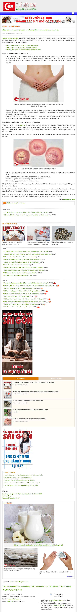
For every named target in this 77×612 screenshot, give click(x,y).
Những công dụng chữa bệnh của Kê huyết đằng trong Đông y (22, 259)
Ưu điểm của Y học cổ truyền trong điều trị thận (18, 275)
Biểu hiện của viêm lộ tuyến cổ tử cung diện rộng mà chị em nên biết (30, 30)
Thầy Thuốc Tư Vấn (37, 586)
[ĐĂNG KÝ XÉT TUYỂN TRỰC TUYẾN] (17, 448)
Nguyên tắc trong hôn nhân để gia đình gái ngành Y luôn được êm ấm (24, 475)
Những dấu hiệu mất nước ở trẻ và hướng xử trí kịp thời (21, 273)
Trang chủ (6, 586)
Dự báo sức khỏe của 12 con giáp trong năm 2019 (18, 477)
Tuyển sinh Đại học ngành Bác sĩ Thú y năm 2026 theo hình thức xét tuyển (26, 212)
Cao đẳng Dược (7, 496)
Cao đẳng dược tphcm (9, 494)
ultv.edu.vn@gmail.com (13, 599)
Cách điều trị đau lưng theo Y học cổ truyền (17, 265)
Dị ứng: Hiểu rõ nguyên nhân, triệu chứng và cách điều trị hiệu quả (23, 267)
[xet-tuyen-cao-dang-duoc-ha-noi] (38, 19)
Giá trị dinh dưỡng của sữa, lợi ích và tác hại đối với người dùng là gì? (38, 545)
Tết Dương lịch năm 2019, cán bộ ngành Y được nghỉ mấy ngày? (22, 483)
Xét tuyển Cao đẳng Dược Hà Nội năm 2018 (29, 494)
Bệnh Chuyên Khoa (11, 26)
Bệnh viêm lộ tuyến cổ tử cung (16, 203)
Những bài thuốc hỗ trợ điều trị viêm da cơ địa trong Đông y (21, 262)
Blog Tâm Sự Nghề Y (9, 590)
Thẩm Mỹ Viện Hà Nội (23, 586)
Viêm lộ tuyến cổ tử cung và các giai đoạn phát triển (21, 47)
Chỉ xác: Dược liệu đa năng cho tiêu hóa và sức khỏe (62, 243)
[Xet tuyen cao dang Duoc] (17, 342)
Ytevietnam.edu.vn (69, 199)
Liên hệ (19, 590)
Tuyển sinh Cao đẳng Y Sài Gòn (18, 582)
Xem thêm (69, 576)
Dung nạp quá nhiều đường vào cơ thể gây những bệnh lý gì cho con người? (19, 569)
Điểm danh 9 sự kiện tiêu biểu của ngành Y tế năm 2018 (20, 480)
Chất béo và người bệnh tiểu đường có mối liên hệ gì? (55, 572)
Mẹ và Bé (13, 586)
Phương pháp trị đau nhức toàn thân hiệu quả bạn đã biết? (23, 49)
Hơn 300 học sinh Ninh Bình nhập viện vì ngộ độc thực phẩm (21, 485)
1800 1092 (10, 601)
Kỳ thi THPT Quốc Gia (51, 586)
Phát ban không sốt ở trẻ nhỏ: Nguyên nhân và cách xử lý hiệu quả (24, 270)
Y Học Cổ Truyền (64, 586)
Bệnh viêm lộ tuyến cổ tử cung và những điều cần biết (22, 45)
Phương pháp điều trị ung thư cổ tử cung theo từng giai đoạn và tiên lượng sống (27, 215)
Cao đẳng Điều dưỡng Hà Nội (11, 498)
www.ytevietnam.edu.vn (55, 600)
